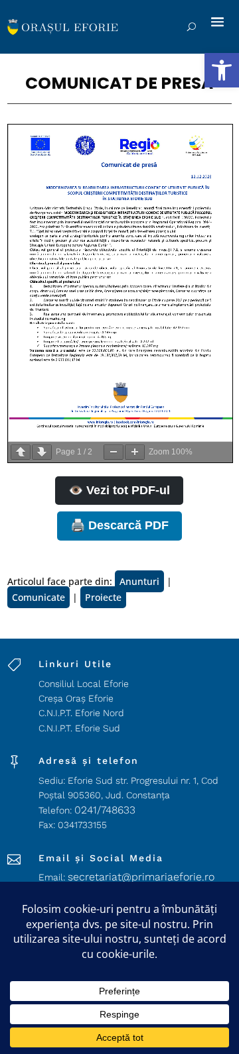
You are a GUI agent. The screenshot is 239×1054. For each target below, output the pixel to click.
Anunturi (139, 581)
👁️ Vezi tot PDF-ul (119, 490)
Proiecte (103, 597)
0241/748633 (104, 810)
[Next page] (42, 452)
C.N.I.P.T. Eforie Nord (81, 713)
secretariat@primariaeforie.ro (141, 876)
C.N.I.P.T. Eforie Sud (79, 728)
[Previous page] (21, 452)
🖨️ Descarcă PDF (119, 525)
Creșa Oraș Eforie (76, 698)
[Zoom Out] (113, 452)
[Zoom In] (135, 452)
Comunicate (38, 597)
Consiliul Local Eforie (84, 683)
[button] (221, 70)
